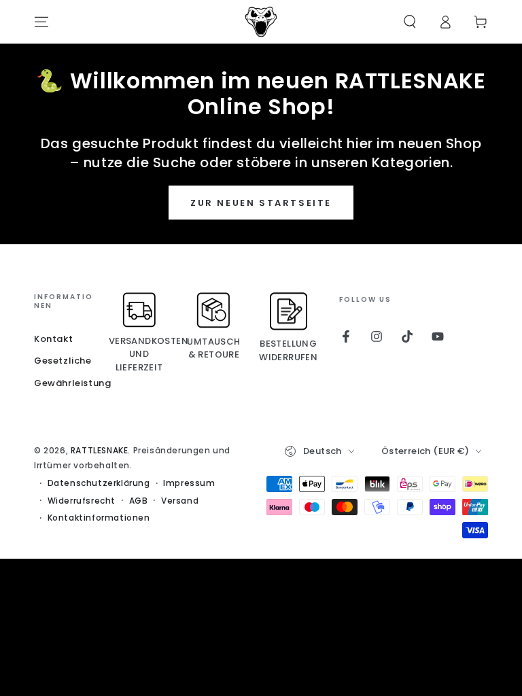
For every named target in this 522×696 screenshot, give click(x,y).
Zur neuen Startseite (261, 202)
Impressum (189, 483)
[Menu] (41, 22)
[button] (410, 22)
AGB (138, 500)
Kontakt (53, 338)
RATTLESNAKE (99, 450)
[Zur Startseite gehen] (261, 21)
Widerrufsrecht (82, 500)
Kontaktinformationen (99, 517)
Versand (179, 500)
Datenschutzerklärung (99, 483)
